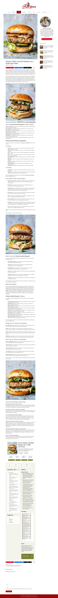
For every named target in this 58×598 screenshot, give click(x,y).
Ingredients (9, 466)
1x (14, 469)
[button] (18, 472)
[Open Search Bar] (49, 12)
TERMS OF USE (29, 595)
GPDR (32, 595)
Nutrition (27, 466)
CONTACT (35, 595)
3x (17, 469)
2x (16, 469)
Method (21, 466)
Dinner (7, 564)
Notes (32, 466)
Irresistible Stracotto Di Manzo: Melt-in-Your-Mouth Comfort (14, 565)
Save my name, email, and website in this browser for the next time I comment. (19, 588)
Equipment (15, 466)
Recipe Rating (8, 571)
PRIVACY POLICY (24, 595)
